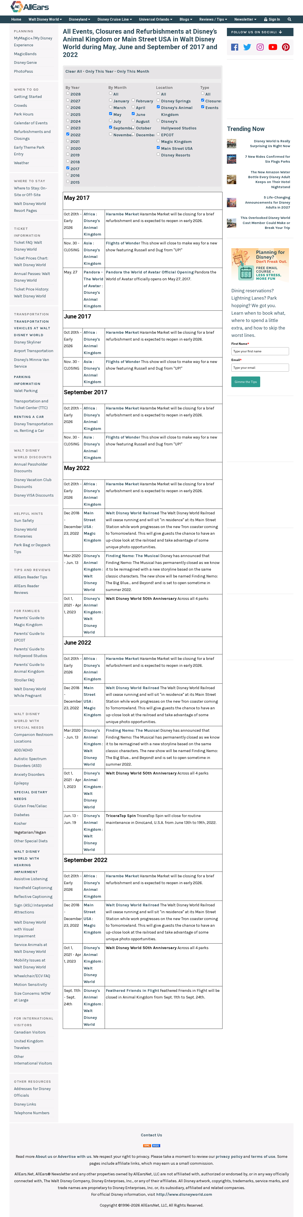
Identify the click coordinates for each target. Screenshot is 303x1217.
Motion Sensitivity (30, 984)
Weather (21, 162)
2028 (76, 94)
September (122, 128)
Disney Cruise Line (114, 19)
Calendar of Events (31, 123)
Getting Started (28, 96)
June (140, 114)
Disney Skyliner (27, 342)
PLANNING (23, 31)
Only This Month (133, 71)
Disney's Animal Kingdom (177, 111)
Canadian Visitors (30, 1032)
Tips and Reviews (32, 570)
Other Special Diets (31, 841)
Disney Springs (176, 101)
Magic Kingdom (176, 141)
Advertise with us (74, 1156)
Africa (89, 214)
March (119, 107)
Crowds (20, 105)
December (144, 135)
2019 (75, 155)
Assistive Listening (31, 878)
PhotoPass (23, 71)
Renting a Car (29, 417)
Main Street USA (177, 148)
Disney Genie (25, 62)
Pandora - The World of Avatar (93, 279)
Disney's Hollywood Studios (179, 125)
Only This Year (99, 71)
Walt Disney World (44, 19)
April (140, 107)
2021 (75, 141)
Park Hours (23, 114)
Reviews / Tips (212, 19)
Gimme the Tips (246, 382)
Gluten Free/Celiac (30, 806)
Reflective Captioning (33, 896)
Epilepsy (21, 783)
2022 (76, 135)
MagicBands (25, 53)
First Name (240, 344)
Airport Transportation (33, 350)
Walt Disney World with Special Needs (29, 720)
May (117, 114)
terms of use (263, 1156)
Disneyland (78, 19)
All (115, 94)
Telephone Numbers (31, 1112)
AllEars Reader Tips (30, 577)
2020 (76, 148)
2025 (76, 114)
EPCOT (167, 135)
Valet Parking (26, 390)
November (122, 135)
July (117, 121)
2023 (76, 128)
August (143, 121)
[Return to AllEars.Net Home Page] (43, 12)
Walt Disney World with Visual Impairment (30, 929)
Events (211, 107)
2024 (76, 121)
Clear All (73, 71)
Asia (88, 243)
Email (236, 360)
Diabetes (22, 814)
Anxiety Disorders (29, 774)
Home (16, 19)
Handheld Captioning (33, 887)
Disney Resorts (175, 155)
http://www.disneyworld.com (184, 1194)
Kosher (20, 823)
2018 (75, 162)
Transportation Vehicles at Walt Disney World (32, 328)
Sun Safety (24, 520)
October (143, 128)
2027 (75, 101)
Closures (213, 101)
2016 (75, 175)
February (144, 101)
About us (43, 1156)
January (121, 101)
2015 (75, 182)
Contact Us (151, 1135)
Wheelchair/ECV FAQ (32, 975)
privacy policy (229, 1156)
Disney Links (25, 1104)
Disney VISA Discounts (34, 495)
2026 (76, 107)
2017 (75, 168)
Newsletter (244, 19)
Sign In (274, 19)
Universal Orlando (154, 19)
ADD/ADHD (23, 750)
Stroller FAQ (24, 680)
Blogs (185, 19)
